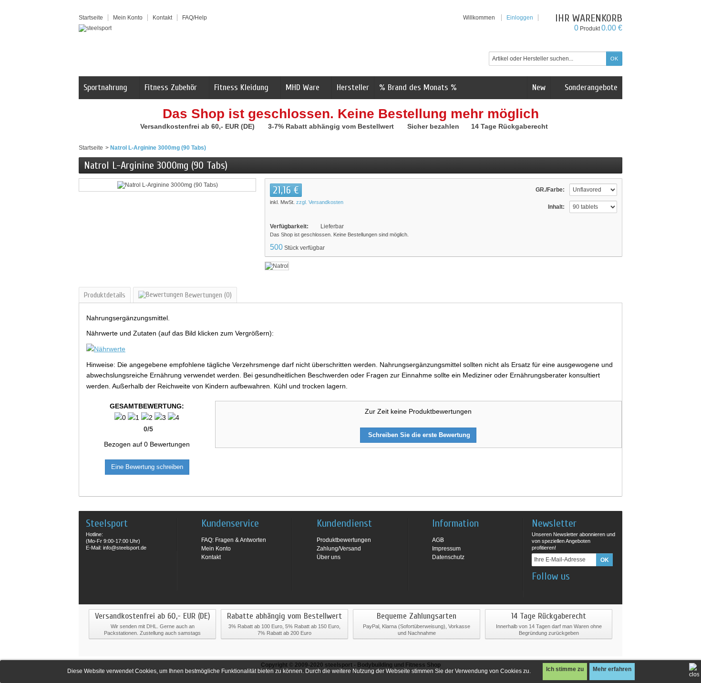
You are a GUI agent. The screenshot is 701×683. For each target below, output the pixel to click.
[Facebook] (538, 590)
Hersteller (353, 87)
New (539, 87)
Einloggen (519, 17)
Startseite (91, 147)
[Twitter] (570, 590)
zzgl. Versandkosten (319, 202)
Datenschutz (448, 557)
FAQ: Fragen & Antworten (233, 540)
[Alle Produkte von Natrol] (277, 265)
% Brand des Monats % (418, 87)
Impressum (446, 548)
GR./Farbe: (550, 189)
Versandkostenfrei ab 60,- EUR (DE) (198, 126)
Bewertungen (207, 295)
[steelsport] (95, 28)
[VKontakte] (585, 590)
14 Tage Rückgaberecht (510, 126)
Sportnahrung (105, 87)
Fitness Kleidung (241, 87)
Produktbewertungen (344, 540)
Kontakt (211, 557)
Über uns (328, 557)
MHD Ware (303, 87)
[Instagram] (554, 590)
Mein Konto (128, 17)
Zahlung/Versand (339, 548)
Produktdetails (104, 295)
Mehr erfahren (612, 669)
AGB (438, 540)
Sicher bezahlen (434, 126)
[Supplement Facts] (105, 348)
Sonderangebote (590, 87)
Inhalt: (556, 207)
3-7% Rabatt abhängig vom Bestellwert (332, 126)
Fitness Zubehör (170, 87)
